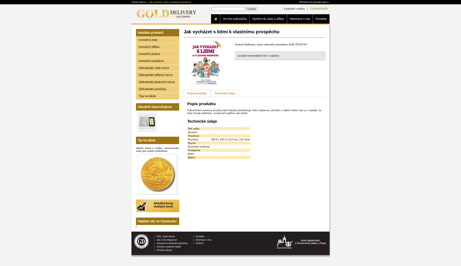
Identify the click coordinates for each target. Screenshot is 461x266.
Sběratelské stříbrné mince (156, 75)
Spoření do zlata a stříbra (268, 18)
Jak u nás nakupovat (167, 240)
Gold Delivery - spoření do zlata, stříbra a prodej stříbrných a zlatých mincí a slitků (165, 14)
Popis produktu (197, 93)
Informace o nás (300, 18)
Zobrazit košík (319, 8)
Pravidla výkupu (164, 250)
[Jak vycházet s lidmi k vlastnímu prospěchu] (206, 84)
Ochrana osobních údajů (169, 246)
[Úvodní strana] (215, 19)
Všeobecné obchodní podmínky (172, 243)
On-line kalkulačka (235, 18)
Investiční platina (149, 53)
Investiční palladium (151, 60)
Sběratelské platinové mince (157, 82)
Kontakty (321, 18)
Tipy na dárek (147, 96)
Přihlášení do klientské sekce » (314, 2)
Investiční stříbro (149, 46)
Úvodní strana (138, 2)
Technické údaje (224, 93)
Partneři (199, 243)
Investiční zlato (148, 39)
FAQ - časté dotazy (166, 236)
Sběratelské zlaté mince (154, 68)
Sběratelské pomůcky (152, 89)
